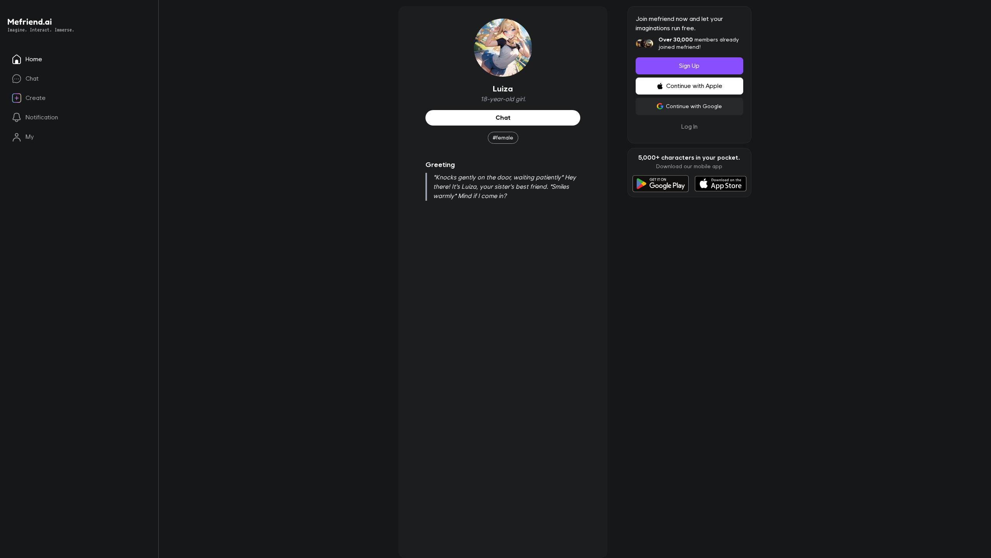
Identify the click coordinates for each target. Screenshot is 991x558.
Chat (502, 117)
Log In (689, 126)
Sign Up (689, 65)
